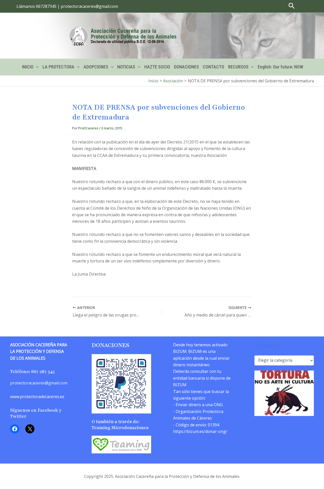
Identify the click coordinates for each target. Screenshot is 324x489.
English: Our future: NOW (280, 66)
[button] (67, 6)
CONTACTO (213, 66)
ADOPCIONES (96, 66)
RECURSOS (238, 66)
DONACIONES (186, 66)
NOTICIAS (126, 66)
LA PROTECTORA (58, 66)
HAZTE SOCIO (157, 66)
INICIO (27, 66)
